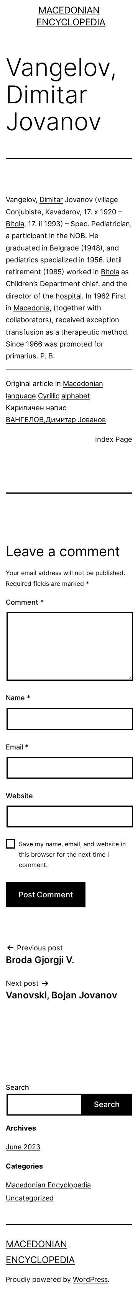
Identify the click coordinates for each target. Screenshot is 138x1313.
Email (17, 747)
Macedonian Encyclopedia (48, 1185)
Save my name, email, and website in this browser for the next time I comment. (72, 854)
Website (19, 796)
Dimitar (51, 199)
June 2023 (23, 1147)
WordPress (90, 1279)
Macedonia (31, 307)
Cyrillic (48, 395)
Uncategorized (30, 1198)
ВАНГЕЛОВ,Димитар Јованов (56, 419)
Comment (25, 602)
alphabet (75, 395)
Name (18, 698)
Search (17, 1087)
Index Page (113, 439)
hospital (69, 296)
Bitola (15, 223)
